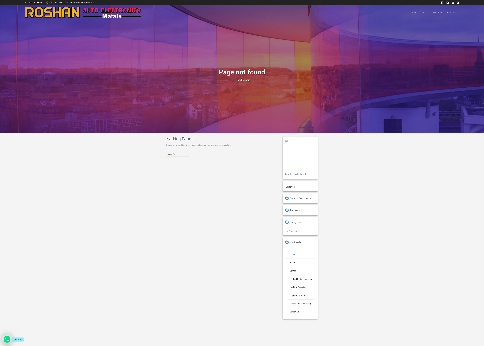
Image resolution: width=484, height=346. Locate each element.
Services (437, 12)
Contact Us (453, 12)
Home (415, 12)
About (425, 12)
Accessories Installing (301, 303)
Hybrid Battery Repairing (301, 279)
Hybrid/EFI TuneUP (299, 295)
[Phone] (7, 339)
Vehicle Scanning (298, 287)
